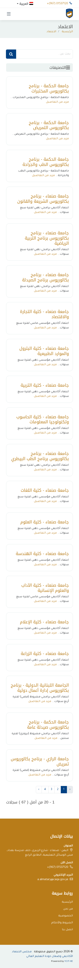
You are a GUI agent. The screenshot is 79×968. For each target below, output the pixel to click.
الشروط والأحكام (62, 922)
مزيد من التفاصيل (57, 102)
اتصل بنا (67, 929)
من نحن (68, 909)
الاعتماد (51, 31)
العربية (23, 3)
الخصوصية (65, 916)
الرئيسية (67, 31)
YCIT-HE (68, 961)
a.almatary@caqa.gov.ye (52, 879)
